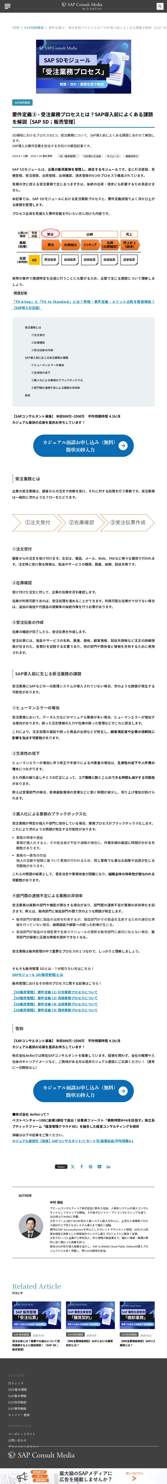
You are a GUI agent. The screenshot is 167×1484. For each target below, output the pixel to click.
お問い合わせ (17, 1440)
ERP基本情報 (17, 1389)
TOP (15, 27)
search (160, 6)
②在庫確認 (38, 342)
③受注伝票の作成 (42, 350)
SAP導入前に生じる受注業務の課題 (47, 358)
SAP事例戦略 (17, 1408)
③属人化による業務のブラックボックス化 (57, 380)
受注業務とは (33, 327)
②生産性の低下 (41, 372)
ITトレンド (16, 1383)
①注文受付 (38, 335)
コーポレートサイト (21, 1433)
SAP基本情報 (17, 1395)
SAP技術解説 (34, 27)
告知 (27, 395)
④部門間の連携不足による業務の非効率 (56, 388)
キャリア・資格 (19, 1414)
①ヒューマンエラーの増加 (48, 365)
